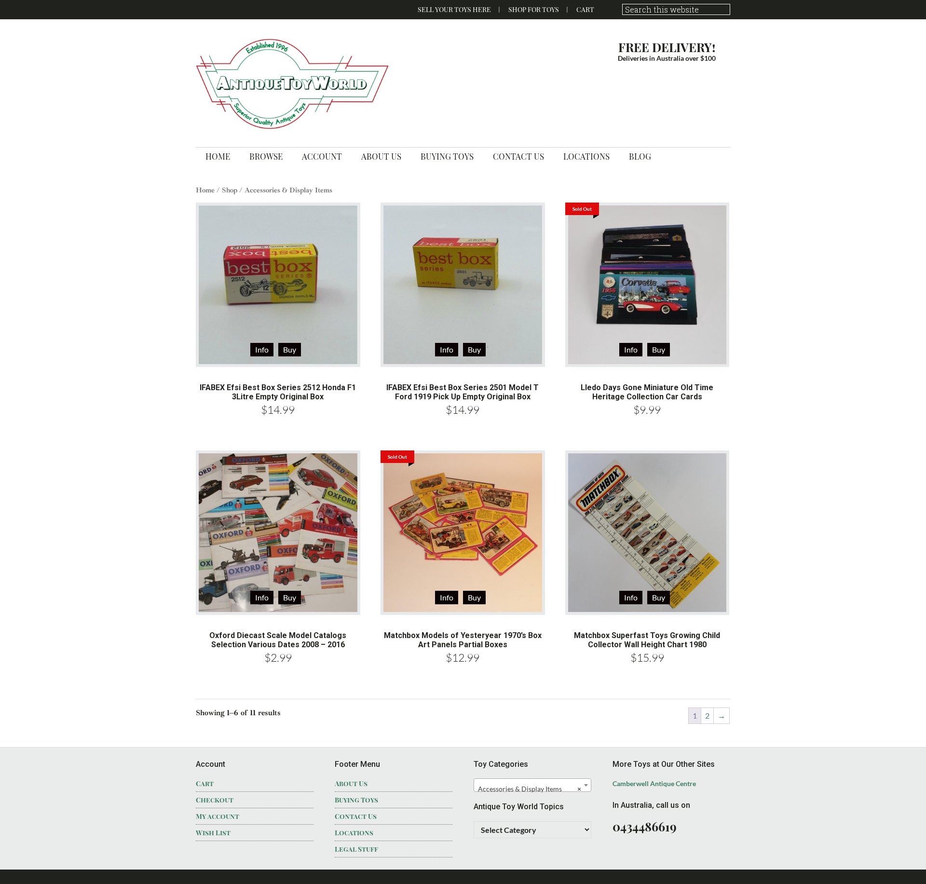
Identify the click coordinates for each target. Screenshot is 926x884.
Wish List (213, 832)
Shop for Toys (533, 9)
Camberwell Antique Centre (654, 783)
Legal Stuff (356, 849)
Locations (354, 832)
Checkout (214, 799)
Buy (658, 349)
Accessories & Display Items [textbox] (529, 789)
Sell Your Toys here (454, 9)
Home (205, 190)
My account (217, 816)
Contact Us (356, 816)
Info (262, 349)
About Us (351, 783)
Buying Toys (356, 799)
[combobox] (532, 785)
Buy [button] (289, 349)
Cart (585, 9)
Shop (229, 190)
